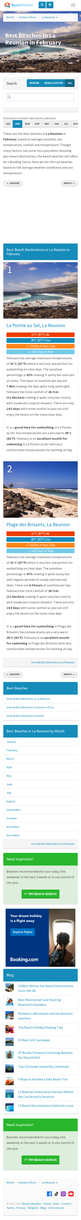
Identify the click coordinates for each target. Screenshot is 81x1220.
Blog (10, 975)
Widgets (33, 1208)
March (10, 759)
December (13, 835)
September (13, 810)
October (11, 818)
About (47, 1203)
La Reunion (48, 17)
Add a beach (56, 1208)
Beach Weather (31, 1203)
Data (56, 1203)
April (9, 767)
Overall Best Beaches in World (25, 716)
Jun (56, 123)
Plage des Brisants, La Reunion (38, 524)
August (10, 801)
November (13, 827)
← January (13, 183)
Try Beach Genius (42, 894)
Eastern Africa (27, 17)
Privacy (21, 1208)
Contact (66, 1203)
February (12, 750)
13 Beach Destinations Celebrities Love (45, 1105)
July (8, 793)
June (9, 784)
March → (69, 183)
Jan (8, 123)
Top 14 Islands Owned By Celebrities (43, 1066)
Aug (75, 123)
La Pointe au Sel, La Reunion (35, 325)
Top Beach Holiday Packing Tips (40, 1027)
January (11, 742)
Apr (37, 123)
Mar (27, 123)
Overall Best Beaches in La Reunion (53, 662)
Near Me (34, 82)
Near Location (53, 82)
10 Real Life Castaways (34, 1040)
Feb (17, 123)
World (10, 17)
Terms (10, 1208)
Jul (66, 123)
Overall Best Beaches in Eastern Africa (30, 707)
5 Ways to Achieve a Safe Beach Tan (43, 1079)
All (70, 82)
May (46, 123)
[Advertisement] (40, 216)
